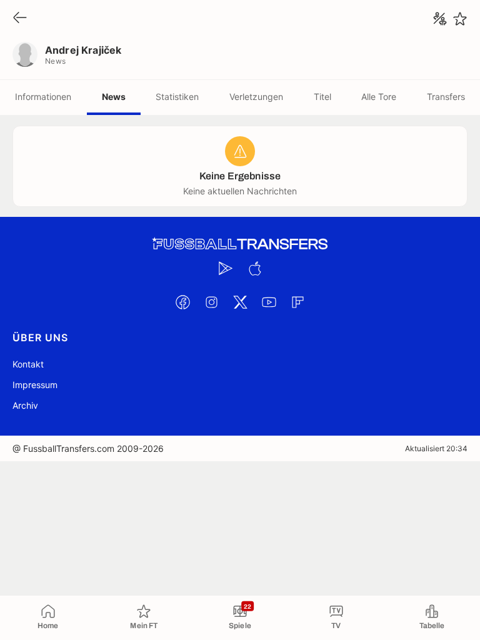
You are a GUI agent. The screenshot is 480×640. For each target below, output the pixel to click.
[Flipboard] (297, 301)
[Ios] (254, 268)
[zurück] (20, 18)
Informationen (43, 96)
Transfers (446, 96)
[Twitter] (240, 301)
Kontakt (28, 364)
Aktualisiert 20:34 (436, 448)
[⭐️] (460, 18)
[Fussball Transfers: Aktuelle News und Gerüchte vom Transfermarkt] (240, 244)
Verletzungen (256, 96)
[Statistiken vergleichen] (440, 18)
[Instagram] (211, 301)
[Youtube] (268, 301)
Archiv (25, 405)
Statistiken (177, 96)
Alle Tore (378, 96)
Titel (322, 96)
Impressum (35, 384)
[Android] (225, 268)
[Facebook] (182, 301)
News (114, 96)
